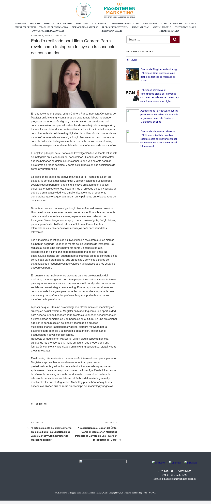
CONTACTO (176, 24)
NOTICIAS (49, 24)
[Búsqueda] (175, 39)
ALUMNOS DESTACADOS (154, 24)
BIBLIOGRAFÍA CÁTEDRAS (85, 27)
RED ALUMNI (82, 24)
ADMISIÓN (35, 24)
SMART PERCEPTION (25, 27)
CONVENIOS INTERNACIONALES (48, 31)
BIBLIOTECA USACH (112, 31)
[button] (100, 24)
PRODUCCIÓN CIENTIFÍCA (115, 27)
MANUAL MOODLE (162, 27)
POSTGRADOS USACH (185, 27)
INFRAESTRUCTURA (169, 31)
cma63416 (60, 35)
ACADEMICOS (99, 24)
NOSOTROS (20, 24)
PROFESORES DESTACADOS (125, 24)
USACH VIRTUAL (140, 27)
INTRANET (190, 24)
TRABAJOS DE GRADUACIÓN (53, 27)
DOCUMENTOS (64, 24)
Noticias (41, 404)
